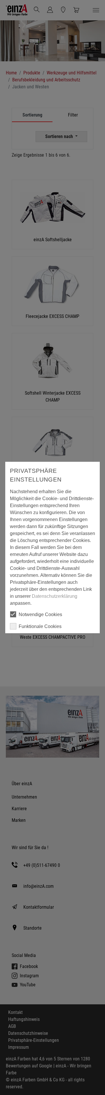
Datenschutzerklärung (54, 596)
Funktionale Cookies (40, 626)
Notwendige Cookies (40, 614)
